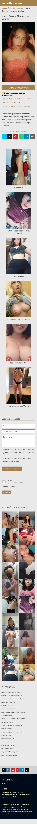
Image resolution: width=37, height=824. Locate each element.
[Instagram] (8, 770)
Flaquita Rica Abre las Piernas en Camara (18, 99)
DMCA (4, 783)
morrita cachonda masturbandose (14, 699)
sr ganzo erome (7, 722)
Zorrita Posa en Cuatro (11, 103)
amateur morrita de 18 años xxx (13, 712)
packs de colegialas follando (12, 696)
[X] (9, 136)
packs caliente (7, 729)
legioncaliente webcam (10, 742)
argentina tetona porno (10, 752)
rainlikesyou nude (8, 709)
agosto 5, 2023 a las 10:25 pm (17, 483)
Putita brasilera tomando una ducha (16, 106)
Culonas (19, 8)
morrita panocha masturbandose (14, 719)
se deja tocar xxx (8, 739)
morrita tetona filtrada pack (12, 732)
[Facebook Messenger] (4, 136)
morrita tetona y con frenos (12, 725)
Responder (6, 492)
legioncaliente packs (9, 755)
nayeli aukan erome (9, 745)
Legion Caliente (8, 8)
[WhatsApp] (21, 136)
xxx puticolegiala (8, 748)
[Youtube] (13, 770)
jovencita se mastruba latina (12, 692)
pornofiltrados (7, 715)
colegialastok (7, 735)
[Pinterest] (15, 136)
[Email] (32, 136)
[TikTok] (27, 770)
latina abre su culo (8, 702)
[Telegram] (26, 136)
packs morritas (7, 705)
